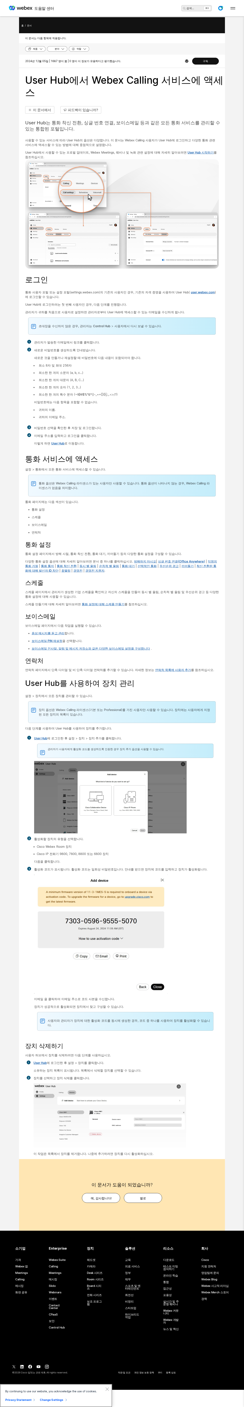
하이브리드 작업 (132, 1316)
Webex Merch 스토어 (215, 1292)
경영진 (78, 570)
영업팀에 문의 (210, 1273)
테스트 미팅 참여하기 (170, 1267)
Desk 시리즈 (95, 1273)
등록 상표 (171, 1372)
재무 (128, 1279)
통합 (166, 1282)
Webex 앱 (21, 1266)
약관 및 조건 (124, 1372)
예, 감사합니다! (101, 1198)
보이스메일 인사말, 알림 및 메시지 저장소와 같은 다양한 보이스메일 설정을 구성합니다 (91, 648)
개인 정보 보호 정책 (144, 1372)
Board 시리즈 (94, 1287)
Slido (52, 1286)
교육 (128, 1260)
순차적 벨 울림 (109, 566)
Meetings (21, 1273)
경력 (204, 1299)
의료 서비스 (132, 1266)
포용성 (167, 1295)
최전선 (129, 1295)
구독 (205, 61)
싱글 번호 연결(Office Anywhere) (181, 561)
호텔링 (66, 570)
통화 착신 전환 (67, 566)
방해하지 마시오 (145, 561)
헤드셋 (91, 1260)
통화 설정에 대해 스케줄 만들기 (103, 604)
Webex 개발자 (171, 1321)
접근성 (167, 1288)
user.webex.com (203, 292)
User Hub (57, 443)
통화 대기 (128, 566)
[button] (221, 8)
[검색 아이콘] (184, 8)
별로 (143, 1198)
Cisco (205, 1260)
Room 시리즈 (95, 1279)
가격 (18, 1260)
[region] (56, 1395)
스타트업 (130, 1308)
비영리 (129, 1301)
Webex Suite (57, 1260)
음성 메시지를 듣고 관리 (48, 633)
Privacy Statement (18, 1399)
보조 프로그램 (94, 1303)
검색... (190, 8)
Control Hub (57, 1327)
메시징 (19, 1286)
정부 (128, 1273)
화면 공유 (21, 1292)
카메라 (91, 1266)
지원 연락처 (208, 1266)
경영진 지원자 (94, 570)
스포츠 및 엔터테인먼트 (132, 1287)
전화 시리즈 (94, 1295)
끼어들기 (187, 566)
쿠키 (160, 1372)
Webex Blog (209, 1279)
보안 (51, 1321)
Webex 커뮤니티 (171, 1312)
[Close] (107, 1389)
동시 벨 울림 (87, 566)
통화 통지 (47, 566)
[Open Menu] (232, 8)
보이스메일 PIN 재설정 (47, 641)
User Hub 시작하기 (201, 152)
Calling (20, 1279)
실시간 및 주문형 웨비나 (171, 1303)
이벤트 (53, 1299)
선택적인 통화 (147, 566)
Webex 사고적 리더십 (215, 1286)
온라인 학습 (170, 1275)
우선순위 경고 (169, 566)
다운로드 (168, 1260)
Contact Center (54, 1306)
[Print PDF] (187, 61)
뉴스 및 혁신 (171, 1329)
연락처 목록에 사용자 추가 (173, 670)
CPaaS (53, 1314)
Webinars (55, 1292)
